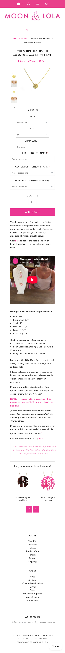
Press (32, 590)
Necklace (23, 39)
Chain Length (32, 140)
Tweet (34, 61)
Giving (32, 586)
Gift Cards (32, 580)
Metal (32, 116)
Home (14, 39)
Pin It (44, 61)
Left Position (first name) (32, 153)
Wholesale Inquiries (32, 593)
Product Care (32, 551)
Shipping (32, 561)
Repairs (32, 558)
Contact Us (32, 544)
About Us (32, 541)
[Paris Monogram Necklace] (48, 492)
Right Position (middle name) (32, 180)
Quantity (32, 195)
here (17, 240)
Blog (32, 576)
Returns (32, 554)
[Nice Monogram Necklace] (23, 492)
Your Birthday (32, 600)
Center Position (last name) (31, 166)
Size (32, 128)
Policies (32, 548)
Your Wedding (32, 597)
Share (23, 61)
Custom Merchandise (32, 583)
